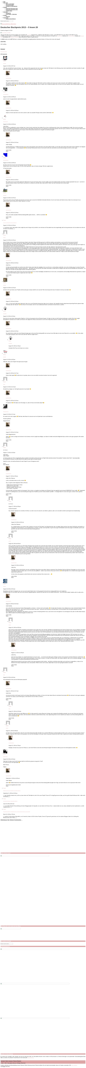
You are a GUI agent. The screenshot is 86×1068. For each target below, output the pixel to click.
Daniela (4, 586)
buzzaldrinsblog (8, 78)
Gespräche (8, 13)
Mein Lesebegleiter (10, 3)
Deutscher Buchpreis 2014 (12, 8)
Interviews (5, 11)
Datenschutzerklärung (11, 18)
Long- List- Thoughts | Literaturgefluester (10, 222)
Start (4, 1)
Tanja (4, 384)
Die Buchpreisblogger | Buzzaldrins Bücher (10, 801)
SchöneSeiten (71, 35)
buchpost (4, 195)
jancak (4, 237)
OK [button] (70, 1065)
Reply (4, 60)
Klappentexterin (5, 411)
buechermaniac (5, 160)
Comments (4, 51)
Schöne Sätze (9, 10)
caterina (4, 63)
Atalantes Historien (14, 37)
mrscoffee (5, 313)
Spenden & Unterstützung (11, 6)
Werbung (8, 16)
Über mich (5, 2)
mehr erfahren (74, 1065)
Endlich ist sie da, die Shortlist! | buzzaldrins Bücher (11, 790)
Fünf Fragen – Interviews (11, 14)
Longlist (29, 34)
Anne (4, 674)
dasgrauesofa (5, 121)
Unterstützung (30, 1057)
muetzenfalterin (5, 94)
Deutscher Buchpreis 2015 (12, 9)
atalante (4, 285)
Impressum (5, 17)
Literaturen (59, 35)
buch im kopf (5, 756)
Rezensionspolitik (10, 5)
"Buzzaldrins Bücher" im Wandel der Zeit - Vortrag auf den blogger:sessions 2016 (16, 811)
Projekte (5, 7)
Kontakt (5, 15)
